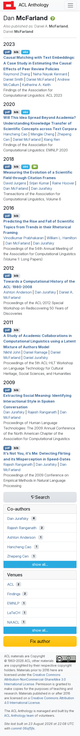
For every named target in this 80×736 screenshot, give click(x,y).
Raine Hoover (63, 183)
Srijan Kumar (39, 183)
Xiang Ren (52, 139)
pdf (7, 52)
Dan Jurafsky (41, 188)
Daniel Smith (13, 79)
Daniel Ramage (35, 352)
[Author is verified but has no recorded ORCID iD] (52, 18)
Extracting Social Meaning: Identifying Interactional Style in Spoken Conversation (37, 401)
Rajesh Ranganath (42, 412)
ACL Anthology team (19, 715)
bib (16, 52)
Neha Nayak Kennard (50, 74)
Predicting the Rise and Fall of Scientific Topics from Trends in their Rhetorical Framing (38, 227)
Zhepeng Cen (18, 556)
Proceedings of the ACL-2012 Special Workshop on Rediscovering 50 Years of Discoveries (35, 308)
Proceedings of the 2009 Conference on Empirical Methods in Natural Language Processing (36, 480)
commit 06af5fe (22, 728)
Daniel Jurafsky (35, 357)
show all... (40, 564)
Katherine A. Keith (36, 84)
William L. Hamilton (62, 238)
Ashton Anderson (17, 292)
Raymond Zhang (16, 74)
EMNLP (13, 603)
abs (25, 52)
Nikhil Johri (11, 352)
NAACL (13, 622)
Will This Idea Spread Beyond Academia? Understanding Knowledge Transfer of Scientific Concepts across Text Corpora (40, 123)
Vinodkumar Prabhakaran (23, 238)
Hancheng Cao (15, 134)
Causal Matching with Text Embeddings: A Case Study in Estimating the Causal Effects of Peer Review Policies (39, 63)
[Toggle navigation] (70, 5)
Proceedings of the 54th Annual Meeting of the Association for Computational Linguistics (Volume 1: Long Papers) (39, 253)
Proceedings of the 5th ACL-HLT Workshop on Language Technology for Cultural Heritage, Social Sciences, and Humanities (38, 368)
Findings (13, 593)
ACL (10, 584)
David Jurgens (14, 183)
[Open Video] (35, 166)
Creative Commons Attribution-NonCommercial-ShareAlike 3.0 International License (35, 679)
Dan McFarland (15, 188)
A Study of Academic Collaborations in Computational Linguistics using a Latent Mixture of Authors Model (39, 341)
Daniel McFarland (40, 79)
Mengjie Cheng (42, 134)
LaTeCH (13, 613)
